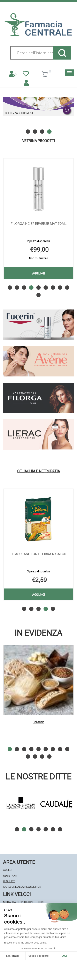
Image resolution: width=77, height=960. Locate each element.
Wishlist (9, 881)
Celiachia (38, 722)
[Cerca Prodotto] (62, 53)
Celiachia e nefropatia (38, 471)
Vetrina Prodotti (38, 141)
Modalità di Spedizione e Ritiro (24, 902)
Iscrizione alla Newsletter (22, 886)
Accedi (7, 869)
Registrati (10, 875)
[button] (27, 131)
